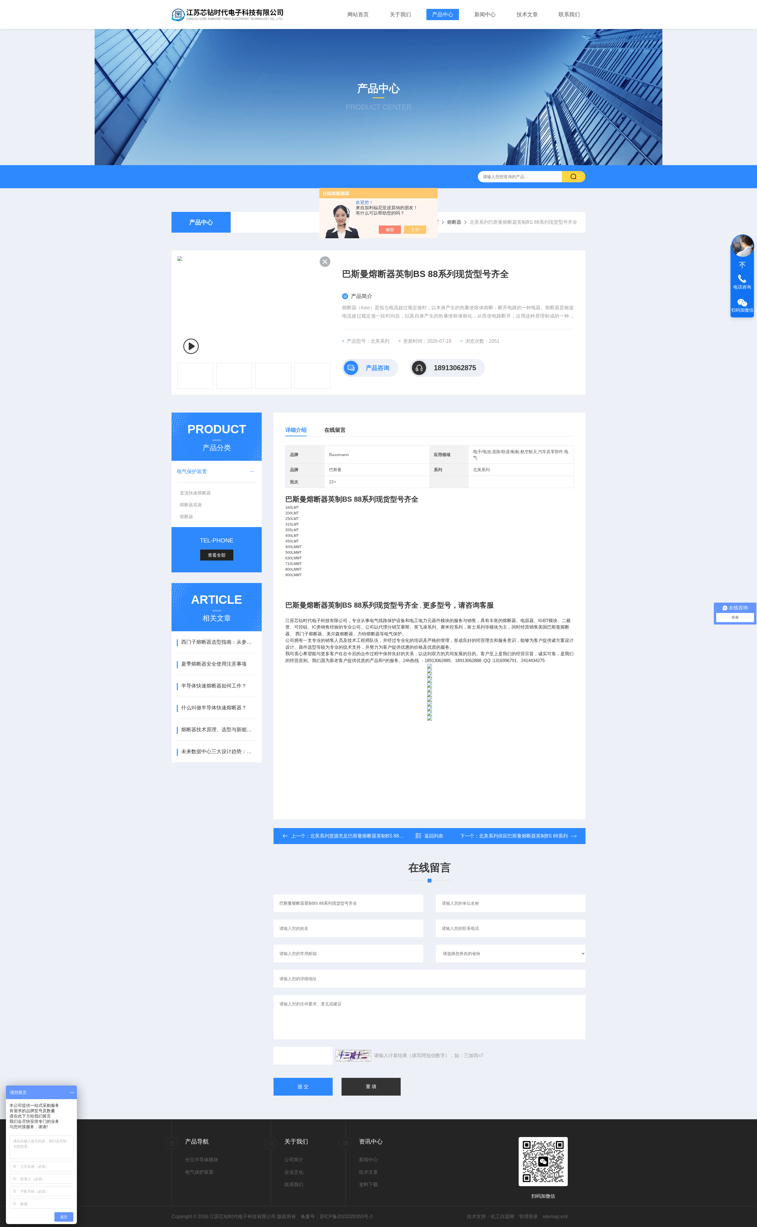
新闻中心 (485, 14)
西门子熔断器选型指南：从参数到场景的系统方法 (218, 642)
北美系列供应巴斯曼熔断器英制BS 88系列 (523, 835)
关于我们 (400, 14)
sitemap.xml (555, 1216)
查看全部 (217, 555)
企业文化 (293, 1172)
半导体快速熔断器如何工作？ (214, 686)
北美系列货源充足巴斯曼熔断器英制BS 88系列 (359, 835)
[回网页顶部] (742, 265)
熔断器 (454, 222)
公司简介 (293, 1159)
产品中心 (442, 14)
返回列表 (433, 835)
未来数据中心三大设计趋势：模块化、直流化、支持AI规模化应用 (218, 751)
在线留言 (335, 430)
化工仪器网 (502, 1216)
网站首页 (358, 14)
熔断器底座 (191, 504)
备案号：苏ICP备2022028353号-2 (337, 1216)
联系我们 (569, 14)
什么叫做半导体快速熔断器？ (214, 708)
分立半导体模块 (201, 1159)
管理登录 (528, 1216)
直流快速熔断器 (195, 492)
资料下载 (368, 1184)
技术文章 (527, 14)
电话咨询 (742, 286)
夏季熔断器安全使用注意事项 (214, 664)
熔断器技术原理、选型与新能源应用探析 (218, 729)
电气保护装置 (192, 471)
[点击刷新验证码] (353, 1056)
